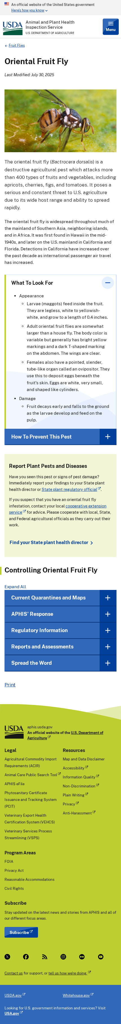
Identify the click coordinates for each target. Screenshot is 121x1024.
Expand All (15, 586)
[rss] (46, 957)
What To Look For (32, 283)
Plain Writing (73, 795)
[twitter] (9, 957)
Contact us (14, 973)
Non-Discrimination (79, 786)
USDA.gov (13, 995)
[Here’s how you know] (60, 7)
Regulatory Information (39, 630)
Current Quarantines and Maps (48, 597)
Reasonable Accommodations (30, 879)
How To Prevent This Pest (41, 437)
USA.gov (12, 1013)
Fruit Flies (17, 45)
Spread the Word (31, 663)
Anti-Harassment (77, 813)
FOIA (9, 861)
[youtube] (102, 957)
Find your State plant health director (49, 542)
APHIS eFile (14, 784)
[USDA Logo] (13, 28)
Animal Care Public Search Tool (31, 775)
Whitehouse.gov (76, 995)
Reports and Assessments (42, 646)
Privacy (69, 804)
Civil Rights (14, 888)
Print (10, 684)
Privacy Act (14, 870)
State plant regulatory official (69, 489)
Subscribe (19, 932)
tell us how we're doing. (67, 973)
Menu (111, 29)
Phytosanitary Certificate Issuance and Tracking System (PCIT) (31, 800)
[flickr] (84, 957)
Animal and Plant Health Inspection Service (50, 24)
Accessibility (73, 768)
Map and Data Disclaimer (84, 759)
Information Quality (79, 777)
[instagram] (65, 957)
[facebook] (28, 957)
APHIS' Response (32, 614)
